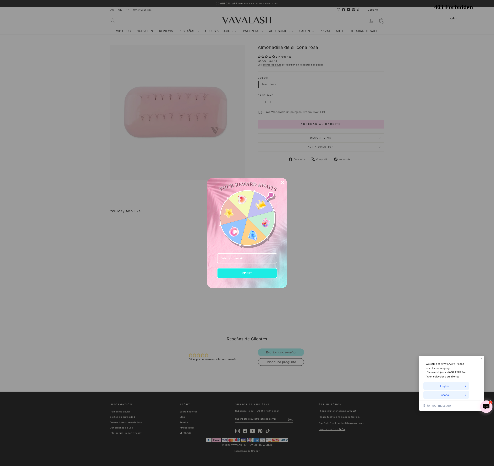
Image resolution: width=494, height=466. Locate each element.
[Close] (282, 182)
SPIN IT (247, 273)
